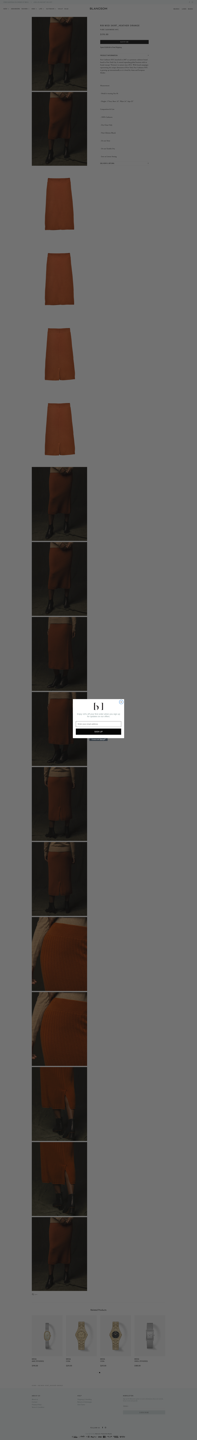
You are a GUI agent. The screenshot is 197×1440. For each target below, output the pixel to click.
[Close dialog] (121, 702)
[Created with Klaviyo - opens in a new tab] (98, 739)
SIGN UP (98, 732)
